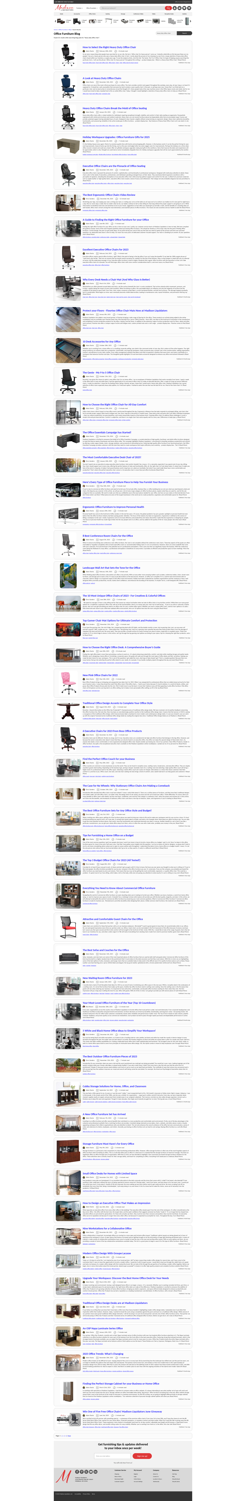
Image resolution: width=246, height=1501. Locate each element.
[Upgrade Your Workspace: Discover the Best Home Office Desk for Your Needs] (68, 1294)
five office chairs (123, 1427)
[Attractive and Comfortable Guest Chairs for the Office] (68, 939)
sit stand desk (108, 524)
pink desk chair (96, 690)
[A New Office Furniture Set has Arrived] (68, 1131)
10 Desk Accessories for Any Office (102, 341)
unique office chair (99, 611)
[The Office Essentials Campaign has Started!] (68, 449)
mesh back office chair (107, 1427)
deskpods (85, 1244)
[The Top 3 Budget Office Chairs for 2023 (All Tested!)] (68, 875)
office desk (85, 663)
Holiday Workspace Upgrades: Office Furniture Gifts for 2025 (116, 137)
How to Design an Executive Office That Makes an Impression (116, 1203)
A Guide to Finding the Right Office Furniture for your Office (116, 220)
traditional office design (89, 718)
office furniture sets (88, 826)
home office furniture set (111, 826)
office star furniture (110, 1318)
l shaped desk (121, 237)
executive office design (89, 1218)
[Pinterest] (82, 1472)
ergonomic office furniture (97, 524)
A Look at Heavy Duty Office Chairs (102, 78)
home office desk (132, 154)
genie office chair (87, 390)
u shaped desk (113, 237)
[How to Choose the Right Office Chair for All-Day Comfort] (68, 424)
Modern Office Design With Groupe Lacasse (107, 1253)
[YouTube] (91, 1472)
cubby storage (90, 1102)
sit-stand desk (135, 663)
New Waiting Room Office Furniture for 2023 (107, 978)
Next (69, 1436)
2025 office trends (87, 1371)
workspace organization (124, 359)
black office (96, 1046)
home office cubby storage (129, 1102)
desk (92, 1020)
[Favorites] (184, 10)
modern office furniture (121, 448)
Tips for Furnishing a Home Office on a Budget (108, 835)
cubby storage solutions (101, 1102)
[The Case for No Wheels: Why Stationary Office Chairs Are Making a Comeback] (68, 799)
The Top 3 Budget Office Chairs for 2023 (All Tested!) (111, 860)
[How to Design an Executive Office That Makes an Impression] (68, 1220)
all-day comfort (126, 420)
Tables (153, 14)
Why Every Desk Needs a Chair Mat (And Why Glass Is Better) (116, 279)
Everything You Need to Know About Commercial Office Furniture (119, 888)
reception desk (98, 1020)
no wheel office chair (88, 801)
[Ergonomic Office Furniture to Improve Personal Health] (68, 524)
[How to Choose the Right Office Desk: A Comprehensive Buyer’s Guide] (68, 662)
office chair (86, 94)
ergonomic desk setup (137, 359)
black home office (87, 1046)
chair (121, 63)
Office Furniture (63, 30)
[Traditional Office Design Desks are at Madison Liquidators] (68, 1318)
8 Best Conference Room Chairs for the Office (108, 536)
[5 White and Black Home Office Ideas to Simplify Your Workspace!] (68, 1048)
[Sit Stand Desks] (108, 25)
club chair (101, 993)
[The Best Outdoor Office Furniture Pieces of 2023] (68, 1072)
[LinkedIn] (95, 1472)
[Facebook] (77, 1472)
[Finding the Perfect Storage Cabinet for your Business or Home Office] (68, 1404)
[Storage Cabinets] (188, 25)
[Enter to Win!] (179, 10)
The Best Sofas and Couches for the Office (106, 950)
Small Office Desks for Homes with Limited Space (110, 1173)
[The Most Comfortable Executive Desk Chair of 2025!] (68, 472)
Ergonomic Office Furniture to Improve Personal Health (113, 507)
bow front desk (127, 663)
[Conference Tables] (140, 25)
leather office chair (94, 553)
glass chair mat (102, 297)
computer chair (106, 94)
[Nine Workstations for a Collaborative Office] (68, 1244)
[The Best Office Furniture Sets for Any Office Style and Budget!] (68, 825)
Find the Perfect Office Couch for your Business (109, 759)
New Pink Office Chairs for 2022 (100, 675)
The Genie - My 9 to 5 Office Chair (101, 372)
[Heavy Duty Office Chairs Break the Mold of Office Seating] (68, 129)
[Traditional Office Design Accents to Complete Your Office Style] (68, 720)
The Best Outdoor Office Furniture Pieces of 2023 (110, 1056)
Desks (61, 14)
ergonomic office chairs (115, 420)
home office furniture (106, 1371)
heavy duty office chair (102, 63)
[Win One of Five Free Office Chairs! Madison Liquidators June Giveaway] (68, 1426)
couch (111, 993)
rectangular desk (93, 663)
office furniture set (99, 826)
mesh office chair (104, 553)
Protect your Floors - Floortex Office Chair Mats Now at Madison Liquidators (125, 310)
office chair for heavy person (130, 63)
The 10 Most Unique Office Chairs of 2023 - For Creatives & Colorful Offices (124, 596)
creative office (108, 611)
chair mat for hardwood (134, 297)
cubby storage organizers (115, 1102)
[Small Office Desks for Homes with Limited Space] (68, 1194)
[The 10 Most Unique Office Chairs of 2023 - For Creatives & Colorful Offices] (68, 611)
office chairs (112, 63)
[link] (189, 8)
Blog (70, 30)
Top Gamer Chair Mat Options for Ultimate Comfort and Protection (120, 620)
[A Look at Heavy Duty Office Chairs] (68, 98)
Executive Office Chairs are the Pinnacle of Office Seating (114, 166)
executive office (100, 1218)
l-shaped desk (110, 663)
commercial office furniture (90, 903)
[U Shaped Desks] (61, 25)
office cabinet (86, 1399)
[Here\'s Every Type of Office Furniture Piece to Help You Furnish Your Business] (68, 496)
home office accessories (111, 359)
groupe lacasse (107, 1269)
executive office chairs (101, 183)
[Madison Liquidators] (64, 10)
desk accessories (87, 359)
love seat (92, 776)
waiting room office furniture (122, 993)
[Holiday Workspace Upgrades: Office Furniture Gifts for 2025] (68, 154)
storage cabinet (114, 1020)
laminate (88, 1344)
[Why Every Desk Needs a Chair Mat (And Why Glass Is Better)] (68, 300)
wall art (93, 583)
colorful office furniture (130, 611)
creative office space (118, 611)
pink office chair (87, 690)
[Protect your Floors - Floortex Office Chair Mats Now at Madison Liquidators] (68, 331)
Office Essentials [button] (92, 8)
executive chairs (118, 183)
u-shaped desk (118, 663)
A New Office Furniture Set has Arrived (104, 1114)
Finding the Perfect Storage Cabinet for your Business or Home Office (121, 1384)
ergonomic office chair (89, 210)
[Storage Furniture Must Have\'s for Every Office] (68, 1163)
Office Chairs (92, 14)
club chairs (98, 776)
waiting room (86, 993)
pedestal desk (102, 663)
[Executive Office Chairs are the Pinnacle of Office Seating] (68, 187)
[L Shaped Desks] (77, 25)
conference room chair (116, 553)
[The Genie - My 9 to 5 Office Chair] (68, 393)
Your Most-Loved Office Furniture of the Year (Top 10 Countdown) (119, 1003)
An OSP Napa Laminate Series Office (103, 1328)
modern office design (88, 1269)
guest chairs (86, 934)
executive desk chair (88, 473)
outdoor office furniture (89, 1074)
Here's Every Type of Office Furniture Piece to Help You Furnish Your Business (125, 482)
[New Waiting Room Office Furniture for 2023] (68, 995)
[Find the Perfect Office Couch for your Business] (68, 776)
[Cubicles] (156, 25)
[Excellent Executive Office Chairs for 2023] (68, 269)
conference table (104, 237)
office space (112, 1131)
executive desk (123, 1020)
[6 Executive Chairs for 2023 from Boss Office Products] (68, 751)
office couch (86, 776)
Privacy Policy (86, 1494)
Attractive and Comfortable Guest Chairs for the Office (113, 919)
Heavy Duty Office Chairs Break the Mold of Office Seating (115, 108)
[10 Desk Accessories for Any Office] (68, 362)
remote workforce (117, 1371)
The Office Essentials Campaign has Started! (107, 432)
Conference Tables (138, 14)
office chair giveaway (88, 1427)
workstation (130, 1020)
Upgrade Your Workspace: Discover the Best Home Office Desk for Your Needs (126, 1278)
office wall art (86, 583)
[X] (86, 1472)
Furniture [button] (79, 8)
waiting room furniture (108, 776)
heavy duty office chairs (89, 63)
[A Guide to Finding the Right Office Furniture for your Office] (68, 236)
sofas (84, 965)
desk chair (98, 718)
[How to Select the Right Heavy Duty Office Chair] (68, 67)
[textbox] (112, 1456)
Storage (123, 14)
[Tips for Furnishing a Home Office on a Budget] (68, 851)
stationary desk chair (100, 801)
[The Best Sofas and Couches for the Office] (68, 970)
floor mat (85, 638)
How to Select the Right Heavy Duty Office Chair (109, 47)
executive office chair (88, 183)
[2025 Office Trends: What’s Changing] (68, 1371)
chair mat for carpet (121, 297)
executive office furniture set (126, 826)
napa (84, 1344)
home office (99, 851)
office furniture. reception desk (91, 237)
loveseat (107, 993)
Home (55, 30)
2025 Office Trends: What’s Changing (103, 1354)
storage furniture (87, 1159)
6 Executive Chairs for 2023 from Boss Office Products (112, 731)
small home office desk (89, 1191)
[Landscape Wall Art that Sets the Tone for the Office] (68, 588)
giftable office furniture (105, 154)
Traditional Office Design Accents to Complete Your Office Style (118, 703)
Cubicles (184, 14)
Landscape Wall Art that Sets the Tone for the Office (111, 568)
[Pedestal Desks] (93, 25)
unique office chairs (88, 611)
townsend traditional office (132, 1318)
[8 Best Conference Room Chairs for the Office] (68, 557)
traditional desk (100, 1318)
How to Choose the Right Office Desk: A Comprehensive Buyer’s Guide (121, 647)
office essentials (101, 448)
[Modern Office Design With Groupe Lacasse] (68, 1268)
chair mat (85, 297)
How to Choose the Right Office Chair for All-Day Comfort (114, 404)
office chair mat (93, 297)
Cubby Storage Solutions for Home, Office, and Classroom (114, 1086)
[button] (168, 8)
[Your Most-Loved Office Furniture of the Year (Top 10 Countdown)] (68, 1020)
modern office (98, 1269)
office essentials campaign (90, 448)
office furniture (105, 265)
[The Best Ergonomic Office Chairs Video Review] (68, 211)
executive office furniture (135, 448)
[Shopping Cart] (189, 8)
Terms (93, 1494)
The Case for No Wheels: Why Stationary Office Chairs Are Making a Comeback (126, 786)
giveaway (116, 1427)
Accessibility (78, 1494)
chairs (117, 63)
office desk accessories (98, 359)
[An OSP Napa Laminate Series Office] (68, 1346)
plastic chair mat (110, 297)
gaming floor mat (93, 638)
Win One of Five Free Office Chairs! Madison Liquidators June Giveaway (122, 1411)
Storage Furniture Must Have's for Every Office (108, 1144)
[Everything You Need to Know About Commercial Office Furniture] (68, 908)
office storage (105, 718)
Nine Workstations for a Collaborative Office (107, 1228)
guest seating (113, 718)
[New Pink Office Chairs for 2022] (68, 695)
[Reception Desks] (124, 25)
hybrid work (96, 1371)
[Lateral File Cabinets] (172, 25)
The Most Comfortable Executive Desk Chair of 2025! (112, 457)
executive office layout (134, 1218)
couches (88, 965)
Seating (108, 14)
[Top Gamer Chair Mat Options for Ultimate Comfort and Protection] (68, 636)
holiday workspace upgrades (90, 154)
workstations (91, 1244)
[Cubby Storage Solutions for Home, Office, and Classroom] (68, 1106)
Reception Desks (169, 14)
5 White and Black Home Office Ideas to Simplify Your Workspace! (119, 1031)
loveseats (93, 965)
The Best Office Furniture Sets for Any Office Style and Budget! (117, 810)
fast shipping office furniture (119, 154)
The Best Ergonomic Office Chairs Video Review (109, 195)
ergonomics (86, 524)
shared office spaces (128, 1371)
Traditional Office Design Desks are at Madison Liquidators (115, 1303)
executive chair (128, 183)
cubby (84, 1102)
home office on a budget (89, 851)
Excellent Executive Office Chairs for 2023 (105, 249)
